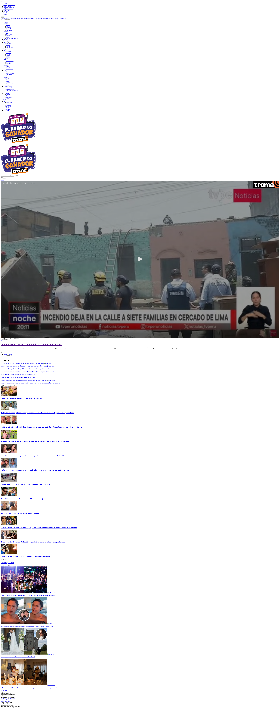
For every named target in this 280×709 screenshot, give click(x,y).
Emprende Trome (8, 86)
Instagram (8, 53)
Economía (8, 29)
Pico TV (5, 12)
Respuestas (6, 49)
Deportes (6, 39)
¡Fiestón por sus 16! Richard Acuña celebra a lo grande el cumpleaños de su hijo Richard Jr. (28, 366)
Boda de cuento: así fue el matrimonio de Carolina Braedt (18, 377)
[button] (16, 175)
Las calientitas (9, 67)
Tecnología (6, 93)
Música (8, 35)
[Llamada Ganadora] (18, 143)
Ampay (8, 46)
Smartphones (9, 97)
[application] (140, 259)
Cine (7, 37)
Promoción (6, 91)
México (8, 75)
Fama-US (8, 63)
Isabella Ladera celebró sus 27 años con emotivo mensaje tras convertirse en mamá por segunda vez (30, 383)
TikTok (8, 57)
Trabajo (8, 82)
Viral (5, 50)
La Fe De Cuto (9, 69)
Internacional (9, 30)
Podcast (5, 14)
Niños (7, 81)
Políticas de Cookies (5, 701)
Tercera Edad (9, 83)
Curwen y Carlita (7, 6)
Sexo (7, 85)
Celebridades (9, 34)
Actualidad (6, 23)
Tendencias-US (9, 61)
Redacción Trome (8, 354)
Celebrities (8, 106)
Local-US (8, 62)
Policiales (8, 26)
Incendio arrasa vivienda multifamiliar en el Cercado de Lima (31, 344)
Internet (8, 94)
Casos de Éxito (9, 87)
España (8, 71)
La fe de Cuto (7, 10)
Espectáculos (6, 31)
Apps (7, 98)
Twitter (8, 54)
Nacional (8, 27)
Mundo (5, 70)
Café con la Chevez (8, 9)
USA (5, 59)
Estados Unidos (10, 73)
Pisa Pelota (6, 11)
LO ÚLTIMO (7, 3)
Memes (8, 58)
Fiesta (7, 66)
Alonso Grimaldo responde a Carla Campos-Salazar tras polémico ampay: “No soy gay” (27, 371)
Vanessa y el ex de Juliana (9, 5)
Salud (7, 79)
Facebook (8, 51)
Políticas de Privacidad (6, 699)
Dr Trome (8, 107)
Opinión (5, 42)
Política (8, 25)
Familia (5, 77)
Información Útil (10, 89)
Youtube (8, 55)
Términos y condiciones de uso (8, 698)
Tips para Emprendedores (12, 90)
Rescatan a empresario (9, 7)
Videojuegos (9, 95)
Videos (5, 101)
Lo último (6, 22)
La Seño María (9, 47)
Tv (7, 33)
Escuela (8, 78)
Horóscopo (6, 40)
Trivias (5, 99)
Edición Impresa (7, 110)
